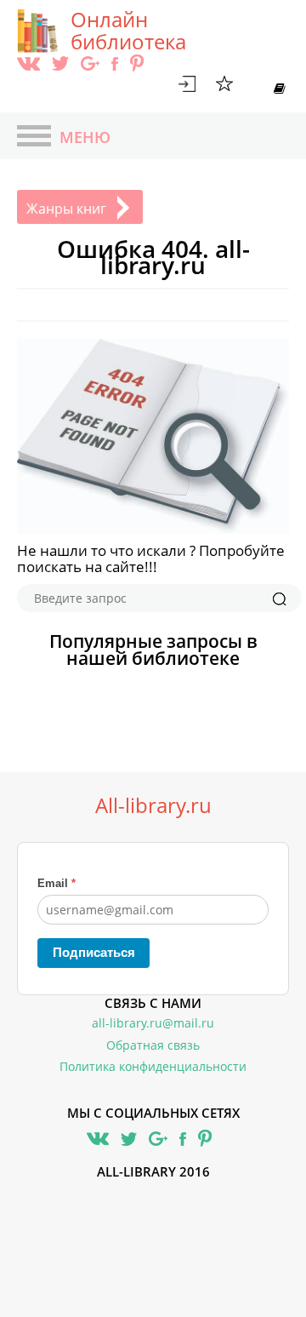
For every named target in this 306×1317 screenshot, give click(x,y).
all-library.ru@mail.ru (153, 1023)
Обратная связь (153, 1045)
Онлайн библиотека (128, 31)
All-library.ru (153, 805)
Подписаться (94, 952)
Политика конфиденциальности (153, 1066)
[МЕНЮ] (34, 138)
